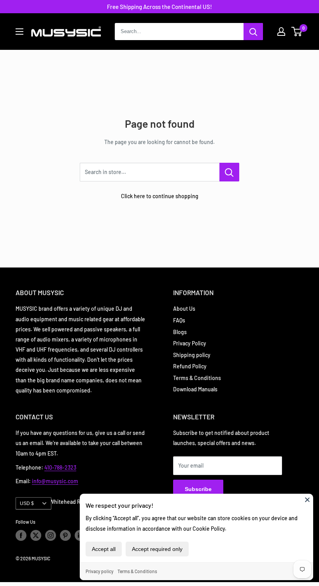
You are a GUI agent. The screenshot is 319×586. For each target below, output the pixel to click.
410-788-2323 (60, 467)
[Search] (253, 31)
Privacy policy (100, 571)
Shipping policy (191, 355)
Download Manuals (195, 389)
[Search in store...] (229, 172)
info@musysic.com (55, 481)
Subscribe (198, 489)
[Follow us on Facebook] (21, 535)
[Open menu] (19, 31)
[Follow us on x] (35, 535)
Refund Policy (190, 366)
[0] (297, 31)
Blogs (180, 332)
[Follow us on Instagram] (50, 535)
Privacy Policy (189, 343)
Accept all (104, 549)
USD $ (27, 503)
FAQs (179, 320)
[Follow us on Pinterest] (65, 535)
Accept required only (157, 549)
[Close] (307, 499)
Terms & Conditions (137, 571)
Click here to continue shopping (159, 196)
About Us (184, 308)
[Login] (281, 31)
